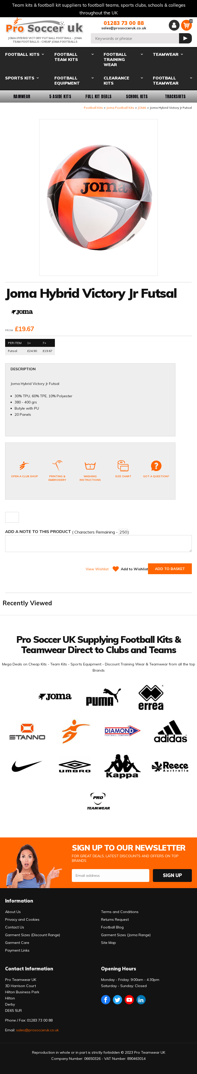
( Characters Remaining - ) (67, 532)
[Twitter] (117, 999)
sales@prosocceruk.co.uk (123, 28)
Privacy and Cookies (22, 919)
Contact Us (14, 927)
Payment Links (17, 950)
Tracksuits (175, 96)
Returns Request (115, 919)
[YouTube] (129, 999)
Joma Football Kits (120, 108)
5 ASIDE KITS (60, 96)
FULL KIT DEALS (98, 96)
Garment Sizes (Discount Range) (32, 935)
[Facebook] (105, 999)
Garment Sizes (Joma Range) (126, 935)
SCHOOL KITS (136, 96)
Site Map (108, 942)
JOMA (142, 108)
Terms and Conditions (120, 911)
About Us (13, 911)
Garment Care (17, 942)
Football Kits (93, 108)
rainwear (21, 96)
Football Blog (112, 927)
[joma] (22, 313)
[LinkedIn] (141, 999)
